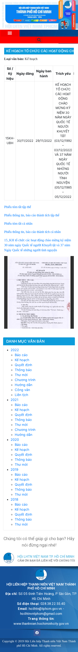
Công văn (22, 390)
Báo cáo (21, 355)
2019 (14, 469)
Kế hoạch (22, 360)
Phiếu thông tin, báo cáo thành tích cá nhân (32, 232)
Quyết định (23, 365)
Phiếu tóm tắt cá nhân (18, 223)
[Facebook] (37, 632)
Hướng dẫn (23, 385)
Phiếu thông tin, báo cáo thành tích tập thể (31, 215)
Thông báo (23, 370)
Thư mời (21, 375)
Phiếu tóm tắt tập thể (17, 207)
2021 (14, 400)
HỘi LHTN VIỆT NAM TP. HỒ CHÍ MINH (45, 557)
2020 (15, 440)
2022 (15, 350)
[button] (10, 33)
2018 (14, 499)
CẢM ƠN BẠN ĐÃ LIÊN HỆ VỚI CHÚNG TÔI (46, 560)
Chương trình (25, 380)
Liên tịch (21, 395)
